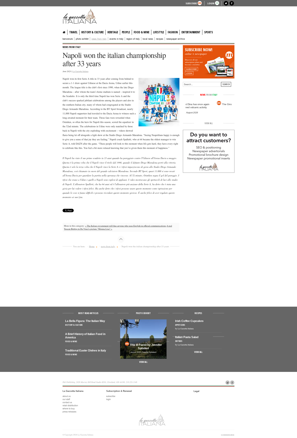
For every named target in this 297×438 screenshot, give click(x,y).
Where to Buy (69, 408)
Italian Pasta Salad (187, 337)
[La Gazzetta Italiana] (83, 16)
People (126, 32)
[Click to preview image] (159, 101)
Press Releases (69, 411)
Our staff (66, 399)
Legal (196, 391)
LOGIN (210, 3)
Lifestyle (158, 32)
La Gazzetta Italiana (80, 71)
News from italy (71, 47)
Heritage (112, 32)
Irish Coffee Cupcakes (189, 321)
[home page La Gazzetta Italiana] (152, 419)
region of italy (133, 38)
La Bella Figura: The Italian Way (85, 321)
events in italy (116, 38)
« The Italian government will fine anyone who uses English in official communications (125, 225)
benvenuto (68, 38)
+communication (227, 434)
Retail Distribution (70, 405)
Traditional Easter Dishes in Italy (85, 350)
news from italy (99, 38)
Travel (73, 32)
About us (67, 396)
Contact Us (67, 402)
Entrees (178, 341)
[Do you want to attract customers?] (208, 150)
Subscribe (191, 3)
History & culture (92, 32)
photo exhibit (82, 38)
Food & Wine (141, 32)
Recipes (159, 38)
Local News (148, 38)
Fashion (173, 32)
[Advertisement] (121, 276)
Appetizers (180, 324)
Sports (208, 32)
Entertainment (191, 32)
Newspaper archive (175, 38)
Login (108, 399)
